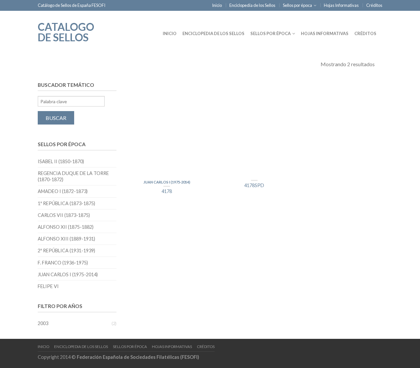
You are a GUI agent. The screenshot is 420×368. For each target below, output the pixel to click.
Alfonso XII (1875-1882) (66, 227)
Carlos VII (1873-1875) (64, 215)
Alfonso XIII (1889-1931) (66, 239)
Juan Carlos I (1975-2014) (166, 182)
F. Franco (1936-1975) (63, 262)
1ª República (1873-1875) (66, 203)
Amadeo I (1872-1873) (63, 191)
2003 (43, 323)
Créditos (374, 5)
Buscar (56, 118)
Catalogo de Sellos (66, 31)
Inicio (217, 5)
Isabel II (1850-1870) (61, 161)
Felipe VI (48, 286)
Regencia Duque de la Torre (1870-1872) (73, 176)
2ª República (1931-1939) (66, 250)
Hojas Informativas (341, 5)
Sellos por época (297, 5)
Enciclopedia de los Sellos (252, 5)
